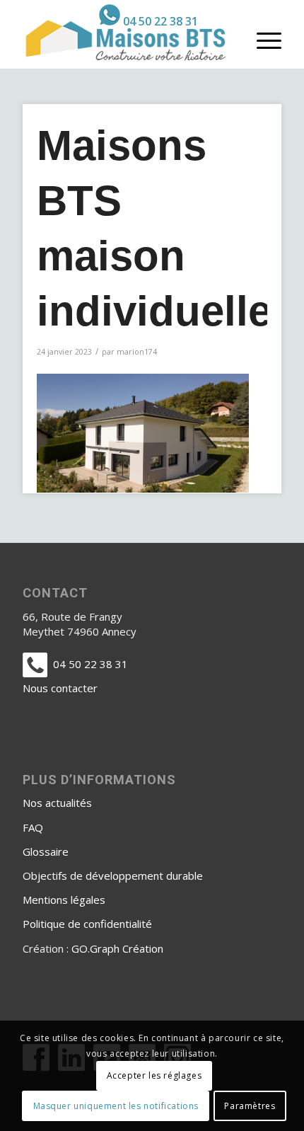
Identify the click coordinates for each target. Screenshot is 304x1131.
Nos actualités (57, 803)
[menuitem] (148, 15)
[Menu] (261, 39)
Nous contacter (60, 688)
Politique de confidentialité (87, 924)
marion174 (137, 352)
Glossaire (46, 851)
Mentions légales (64, 899)
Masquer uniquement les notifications (116, 1106)
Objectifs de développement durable (113, 875)
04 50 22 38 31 (160, 21)
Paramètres (249, 1106)
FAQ (33, 827)
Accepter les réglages (154, 1075)
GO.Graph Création (117, 948)
